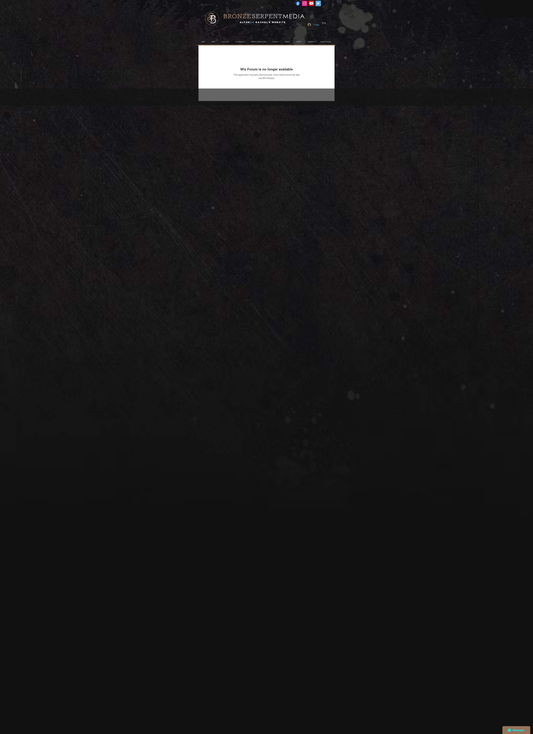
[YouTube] (311, 3)
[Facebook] (298, 3)
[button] (324, 23)
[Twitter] (318, 3)
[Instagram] (304, 3)
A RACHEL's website (263, 22)
